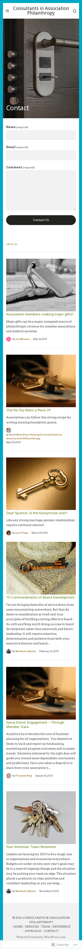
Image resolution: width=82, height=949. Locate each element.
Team (45, 926)
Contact (51, 931)
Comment (20, 167)
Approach (33, 931)
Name (17, 127)
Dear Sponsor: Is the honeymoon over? (36, 513)
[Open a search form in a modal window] (75, 10)
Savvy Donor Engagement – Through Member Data (35, 724)
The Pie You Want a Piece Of (28, 410)
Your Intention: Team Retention (31, 846)
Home (17, 926)
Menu (7, 11)
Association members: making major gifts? (39, 314)
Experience (61, 926)
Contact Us (41, 220)
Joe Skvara (22, 339)
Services (32, 926)
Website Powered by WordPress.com (40, 937)
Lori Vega (21, 532)
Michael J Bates (25, 651)
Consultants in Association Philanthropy (41, 10)
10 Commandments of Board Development (40, 597)
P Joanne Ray (23, 775)
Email (17, 147)
